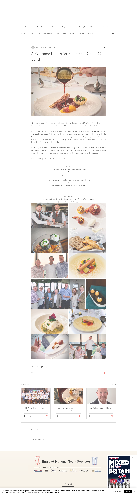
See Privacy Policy (53, 492)
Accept (128, 492)
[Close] (134, 491)
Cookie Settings (117, 492)
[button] (132, 457)
